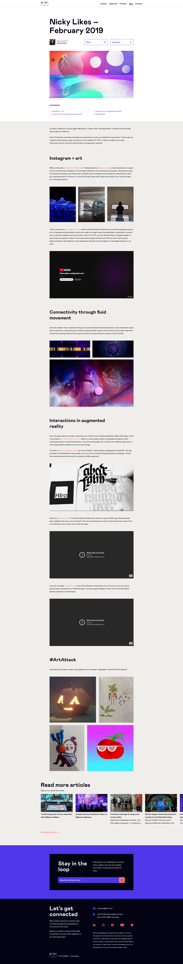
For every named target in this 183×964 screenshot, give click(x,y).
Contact (138, 3)
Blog (131, 3)
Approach (113, 3)
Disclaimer (75, 956)
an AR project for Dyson (71, 439)
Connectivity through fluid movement (67, 114)
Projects (123, 3)
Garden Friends (63, 518)
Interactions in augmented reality (108, 111)
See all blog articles (49, 832)
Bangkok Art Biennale (73, 168)
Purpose (103, 3)
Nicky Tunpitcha (62, 42)
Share (88, 42)
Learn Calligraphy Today (68, 450)
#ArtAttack (100, 114)
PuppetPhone (70, 586)
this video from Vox (73, 229)
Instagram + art (58, 111)
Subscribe (116, 42)
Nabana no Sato (104, 168)
